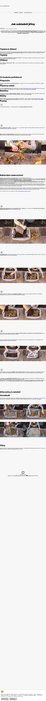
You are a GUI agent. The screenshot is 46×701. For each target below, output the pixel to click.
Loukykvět (16, 12)
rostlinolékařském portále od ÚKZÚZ (24, 191)
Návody (21, 12)
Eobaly (12, 89)
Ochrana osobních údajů (30, 695)
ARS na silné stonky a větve (37, 98)
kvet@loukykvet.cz (18, 475)
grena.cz (39, 399)
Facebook (30, 475)
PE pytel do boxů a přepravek (30, 89)
